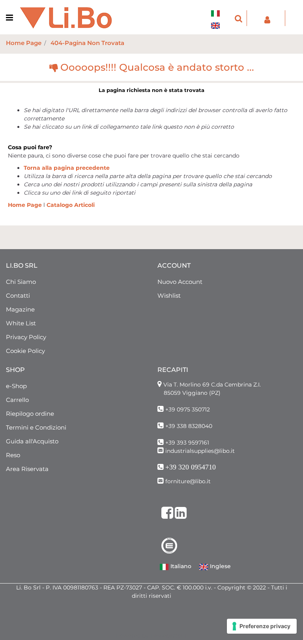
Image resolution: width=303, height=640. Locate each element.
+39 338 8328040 (188, 426)
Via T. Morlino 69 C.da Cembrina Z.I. (212, 384)
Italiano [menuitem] (180, 566)
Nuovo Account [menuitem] (179, 281)
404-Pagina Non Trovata (87, 43)
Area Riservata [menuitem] (27, 469)
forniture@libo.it (188, 481)
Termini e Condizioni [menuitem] (36, 427)
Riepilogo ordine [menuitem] (30, 413)
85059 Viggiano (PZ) (192, 392)
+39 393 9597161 (187, 442)
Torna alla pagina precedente (67, 167)
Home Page (23, 43)
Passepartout (168, 635)
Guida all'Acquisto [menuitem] (32, 441)
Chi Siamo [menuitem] (21, 281)
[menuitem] (217, 8)
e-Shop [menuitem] (16, 386)
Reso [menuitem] (13, 455)
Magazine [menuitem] (20, 309)
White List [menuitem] (21, 323)
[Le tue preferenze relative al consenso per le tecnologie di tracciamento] (262, 626)
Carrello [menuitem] (17, 400)
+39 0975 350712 (187, 409)
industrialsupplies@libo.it (200, 450)
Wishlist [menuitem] (169, 295)
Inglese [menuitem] (219, 566)
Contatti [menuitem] (18, 295)
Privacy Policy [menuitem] (26, 337)
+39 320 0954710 (190, 467)
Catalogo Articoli (71, 204)
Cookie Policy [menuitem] (25, 351)
